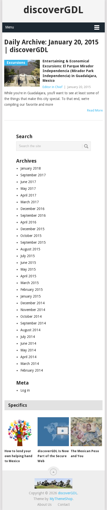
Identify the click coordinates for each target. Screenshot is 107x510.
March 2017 (29, 202)
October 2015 (31, 236)
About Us (44, 505)
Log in (25, 390)
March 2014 (29, 364)
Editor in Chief (52, 87)
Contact (64, 505)
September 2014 (33, 323)
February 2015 (31, 290)
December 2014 (32, 303)
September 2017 (33, 175)
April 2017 (28, 195)
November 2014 (32, 310)
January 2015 (30, 296)
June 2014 (28, 343)
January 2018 (30, 168)
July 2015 (27, 256)
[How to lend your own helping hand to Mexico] (20, 431)
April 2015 (28, 276)
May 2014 (28, 350)
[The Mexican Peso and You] (86, 431)
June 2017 (28, 182)
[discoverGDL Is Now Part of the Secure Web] (53, 431)
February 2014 (31, 370)
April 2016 (28, 222)
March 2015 (29, 283)
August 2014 (30, 330)
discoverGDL (53, 10)
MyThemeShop (61, 499)
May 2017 (28, 189)
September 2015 (33, 242)
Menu (9, 27)
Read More (95, 110)
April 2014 (28, 357)
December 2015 (32, 229)
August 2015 (30, 249)
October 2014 (31, 316)
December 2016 (32, 209)
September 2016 (33, 215)
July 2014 (27, 337)
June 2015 (28, 263)
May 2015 (28, 269)
